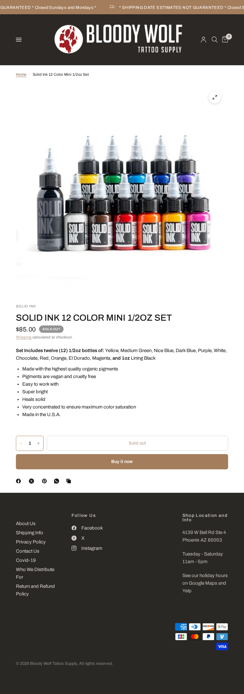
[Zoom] (215, 97)
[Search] (214, 39)
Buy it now (122, 461)
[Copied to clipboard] (70, 481)
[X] (33, 481)
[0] (224, 39)
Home (21, 74)
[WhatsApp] (58, 481)
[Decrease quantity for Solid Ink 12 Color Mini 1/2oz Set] (21, 443)
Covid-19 (26, 560)
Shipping (23, 337)
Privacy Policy (31, 541)
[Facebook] (20, 481)
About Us (26, 523)
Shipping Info (29, 532)
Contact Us (27, 551)
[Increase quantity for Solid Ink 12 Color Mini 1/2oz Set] (38, 443)
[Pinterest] (46, 481)
